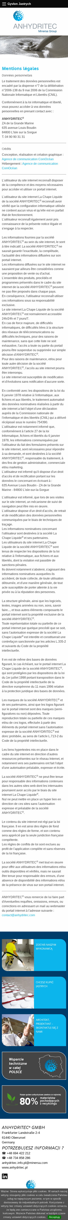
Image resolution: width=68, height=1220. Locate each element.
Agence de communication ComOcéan (28, 159)
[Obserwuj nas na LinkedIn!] (5, 1176)
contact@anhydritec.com (18, 915)
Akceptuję (54, 1217)
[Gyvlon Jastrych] (35, 22)
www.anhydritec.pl (15, 1167)
